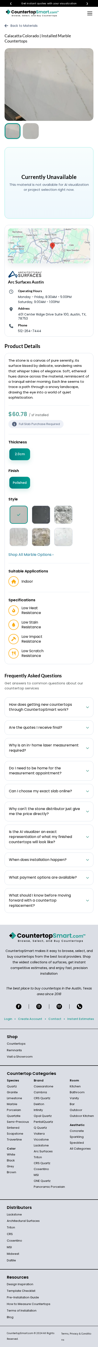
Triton (38, 1157)
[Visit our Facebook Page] (18, 1006)
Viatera (39, 1133)
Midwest (13, 1254)
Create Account (30, 1019)
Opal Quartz (43, 1116)
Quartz (12, 1086)
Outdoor (76, 1110)
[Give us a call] (79, 1006)
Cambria (40, 1092)
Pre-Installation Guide (23, 1297)
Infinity (38, 1110)
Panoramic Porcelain (49, 1187)
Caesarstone (43, 1086)
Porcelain (14, 1110)
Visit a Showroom (20, 1056)
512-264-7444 (29, 331)
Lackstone (41, 1145)
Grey (10, 1166)
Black (11, 1160)
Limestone (14, 1098)
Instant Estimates (80, 1019)
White (11, 1154)
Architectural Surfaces (23, 1221)
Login (8, 1019)
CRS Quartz (42, 1098)
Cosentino (41, 1169)
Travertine (14, 1139)
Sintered (13, 1128)
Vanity (74, 1098)
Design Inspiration (20, 1284)
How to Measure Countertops (28, 1304)
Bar (72, 1104)
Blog (10, 1317)
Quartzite (14, 1116)
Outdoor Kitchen (82, 1116)
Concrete (77, 1131)
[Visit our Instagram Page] (39, 1006)
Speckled (77, 1143)
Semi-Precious (18, 1122)
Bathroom (77, 1092)
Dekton (39, 1104)
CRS (10, 1234)
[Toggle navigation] (89, 13)
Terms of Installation (21, 1310)
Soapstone (15, 1133)
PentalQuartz (43, 1122)
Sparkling (77, 1137)
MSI (36, 1175)
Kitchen (75, 1086)
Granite (12, 1092)
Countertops (16, 1043)
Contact (54, 1019)
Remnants (14, 1050)
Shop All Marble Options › (30, 554)
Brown (11, 1172)
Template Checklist (21, 1291)
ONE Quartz (42, 1181)
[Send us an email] (59, 1006)
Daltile (11, 1260)
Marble (12, 1104)
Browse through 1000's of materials (44, 3)
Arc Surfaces (43, 1151)
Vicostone (41, 1139)
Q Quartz (40, 1128)
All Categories (80, 1148)
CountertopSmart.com (20, 1333)
